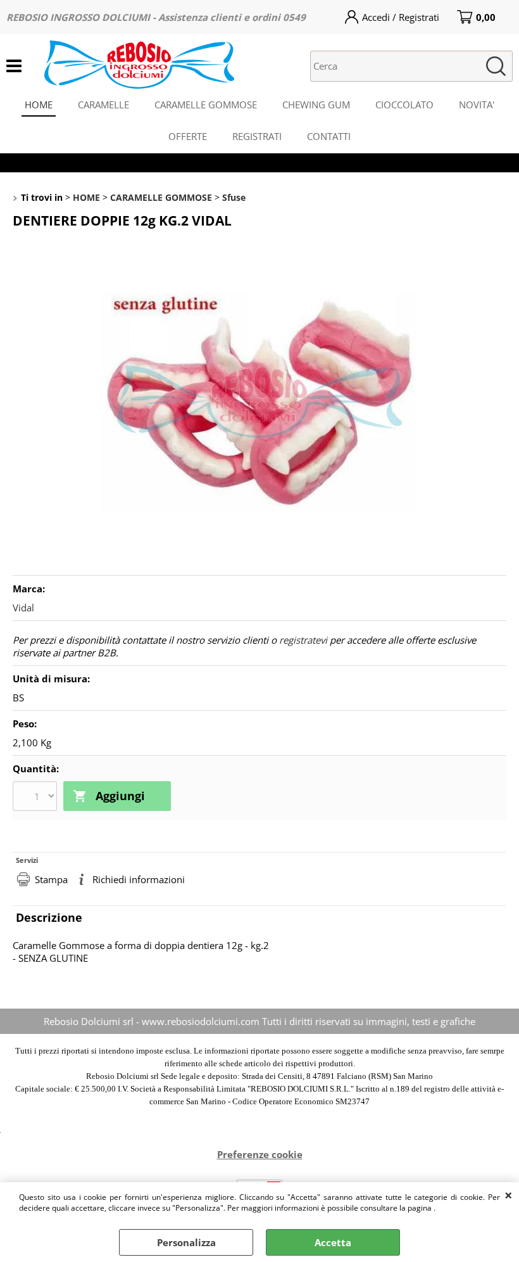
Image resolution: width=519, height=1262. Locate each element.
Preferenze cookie (260, 1154)
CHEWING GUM (316, 104)
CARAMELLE (103, 104)
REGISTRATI (257, 136)
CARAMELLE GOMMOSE (205, 104)
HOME (39, 104)
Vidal (23, 607)
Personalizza (186, 1242)
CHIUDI (508, 1195)
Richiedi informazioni (138, 879)
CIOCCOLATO (404, 104)
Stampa (51, 879)
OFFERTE (187, 136)
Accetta (333, 1242)
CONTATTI (329, 136)
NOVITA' (476, 104)
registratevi (303, 640)
